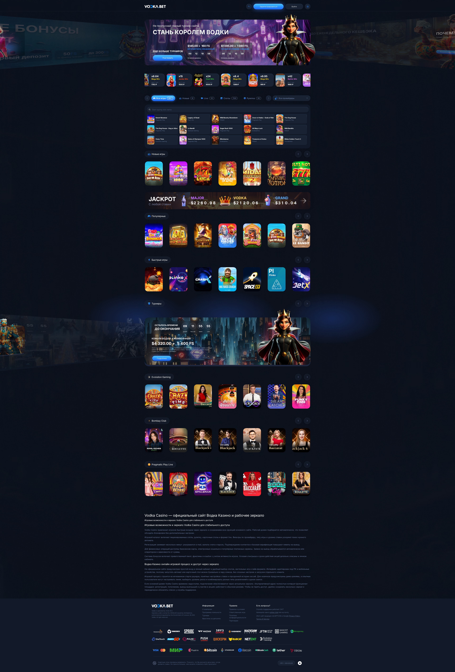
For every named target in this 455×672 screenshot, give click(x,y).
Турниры (205, 615)
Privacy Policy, (294, 616)
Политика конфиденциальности (237, 616)
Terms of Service (262, 619)
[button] (147, 98)
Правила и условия (237, 609)
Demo (154, 187)
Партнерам (233, 621)
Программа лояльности (211, 612)
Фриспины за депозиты (211, 618)
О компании (207, 609)
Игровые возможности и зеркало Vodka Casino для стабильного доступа (179, 520)
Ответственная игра (237, 612)
